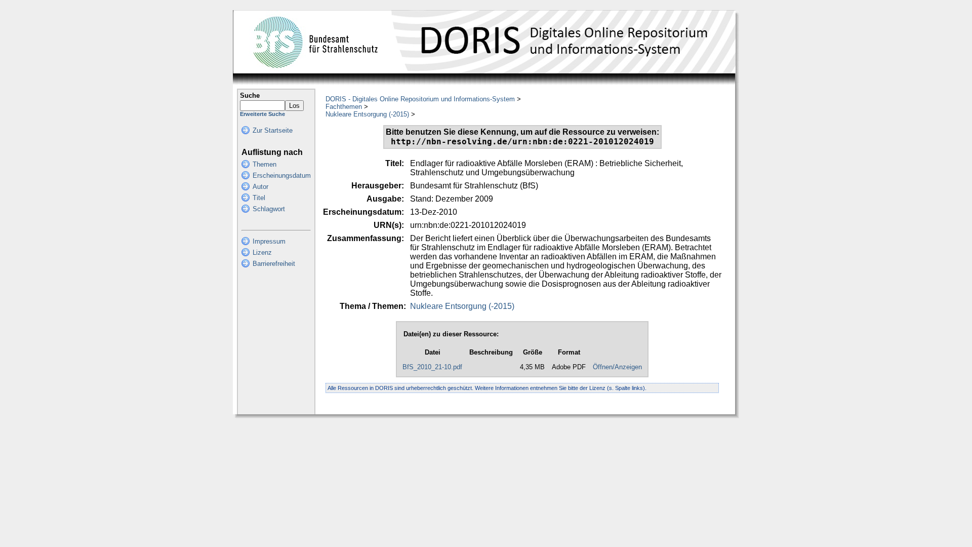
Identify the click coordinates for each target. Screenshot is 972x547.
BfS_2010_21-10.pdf (432, 367)
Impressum (269, 241)
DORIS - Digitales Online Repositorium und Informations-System (420, 99)
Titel (259, 198)
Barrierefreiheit (274, 263)
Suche (250, 95)
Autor (260, 186)
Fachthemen (344, 106)
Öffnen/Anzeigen (617, 367)
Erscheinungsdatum (282, 175)
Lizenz (262, 252)
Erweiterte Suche (262, 114)
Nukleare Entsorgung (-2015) (367, 114)
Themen (264, 164)
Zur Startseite (273, 130)
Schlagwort (269, 209)
